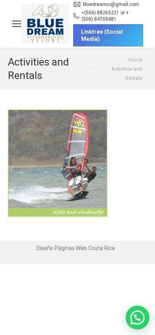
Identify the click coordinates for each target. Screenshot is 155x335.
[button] (137, 317)
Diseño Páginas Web (61, 248)
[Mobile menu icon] (16, 24)
